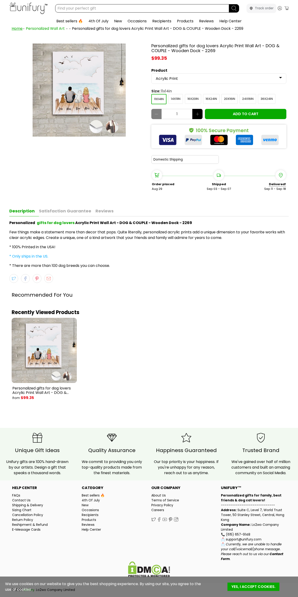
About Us (158, 495)
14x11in (175, 99)
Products (185, 21)
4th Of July (98, 21)
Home (17, 28)
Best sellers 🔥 (69, 21)
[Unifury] (28, 8)
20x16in (229, 99)
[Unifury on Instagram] (176, 520)
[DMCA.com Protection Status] (149, 569)
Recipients (161, 21)
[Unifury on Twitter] (153, 520)
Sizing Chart (21, 510)
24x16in (248, 99)
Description (22, 211)
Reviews (206, 21)
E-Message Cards (26, 529)
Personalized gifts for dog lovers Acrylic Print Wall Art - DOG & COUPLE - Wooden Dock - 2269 (157, 28)
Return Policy (22, 519)
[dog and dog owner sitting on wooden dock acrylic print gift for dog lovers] (79, 90)
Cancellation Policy (27, 515)
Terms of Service (165, 500)
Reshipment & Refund (30, 524)
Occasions (137, 21)
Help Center (230, 21)
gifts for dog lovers (55, 222)
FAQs (16, 495)
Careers (157, 510)
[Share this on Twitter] (13, 278)
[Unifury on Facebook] (159, 520)
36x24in (267, 99)
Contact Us (21, 500)
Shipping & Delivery (27, 505)
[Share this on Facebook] (25, 278)
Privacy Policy (162, 505)
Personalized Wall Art (45, 28)
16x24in (211, 99)
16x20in (193, 99)
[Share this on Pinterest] (37, 278)
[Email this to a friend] (48, 278)
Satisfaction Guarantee (65, 211)
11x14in (159, 99)
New (118, 21)
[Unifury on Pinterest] (170, 520)
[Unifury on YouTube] (165, 520)
